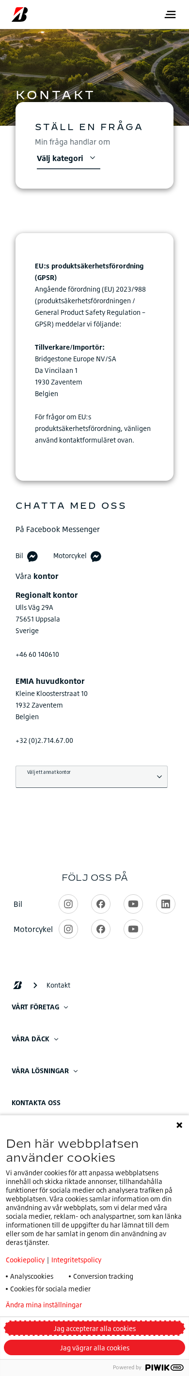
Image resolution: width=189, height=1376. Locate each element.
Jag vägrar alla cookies (94, 1348)
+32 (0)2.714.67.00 (44, 740)
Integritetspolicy (76, 1260)
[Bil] (32, 556)
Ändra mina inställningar (44, 1305)
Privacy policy (129, 1305)
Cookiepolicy (25, 1260)
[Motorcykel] (96, 556)
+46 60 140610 (37, 654)
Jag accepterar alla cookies (95, 1328)
